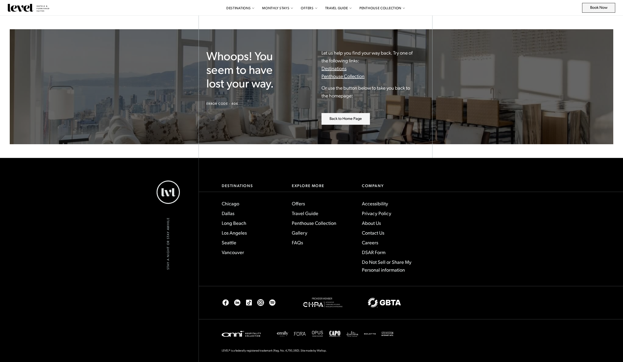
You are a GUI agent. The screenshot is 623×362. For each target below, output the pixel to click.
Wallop (321, 350)
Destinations (238, 8)
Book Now (601, 9)
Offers (307, 8)
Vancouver (233, 252)
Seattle (229, 242)
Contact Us (373, 232)
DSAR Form (373, 252)
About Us (371, 223)
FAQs (297, 242)
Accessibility (375, 203)
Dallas (228, 213)
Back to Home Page (346, 118)
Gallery (299, 232)
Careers (370, 242)
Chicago (230, 203)
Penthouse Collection (380, 8)
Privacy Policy (376, 213)
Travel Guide (336, 8)
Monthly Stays (275, 8)
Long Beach (234, 223)
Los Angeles (234, 232)
